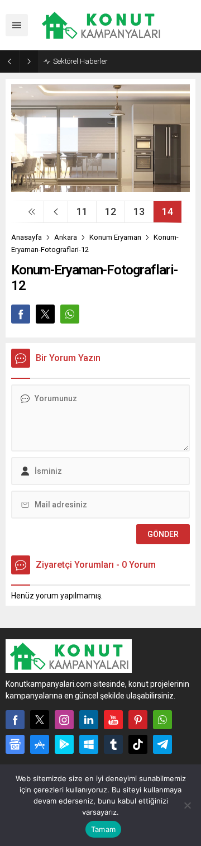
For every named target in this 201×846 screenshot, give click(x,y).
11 (82, 211)
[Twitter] (39, 719)
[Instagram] (64, 719)
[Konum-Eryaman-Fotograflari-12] (100, 187)
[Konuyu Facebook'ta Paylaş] (20, 314)
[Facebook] (15, 719)
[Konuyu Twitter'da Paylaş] (45, 314)
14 (167, 211)
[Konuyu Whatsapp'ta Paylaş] (69, 314)
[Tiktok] (137, 744)
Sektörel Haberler (80, 61)
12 (110, 211)
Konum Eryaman (115, 237)
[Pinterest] (137, 719)
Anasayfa (26, 237)
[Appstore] (39, 744)
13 (139, 211)
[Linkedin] (88, 719)
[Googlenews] (15, 744)
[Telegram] (162, 744)
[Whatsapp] (162, 719)
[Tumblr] (113, 744)
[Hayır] (187, 805)
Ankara (65, 237)
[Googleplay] (64, 744)
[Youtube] (113, 719)
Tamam (103, 829)
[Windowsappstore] (88, 744)
